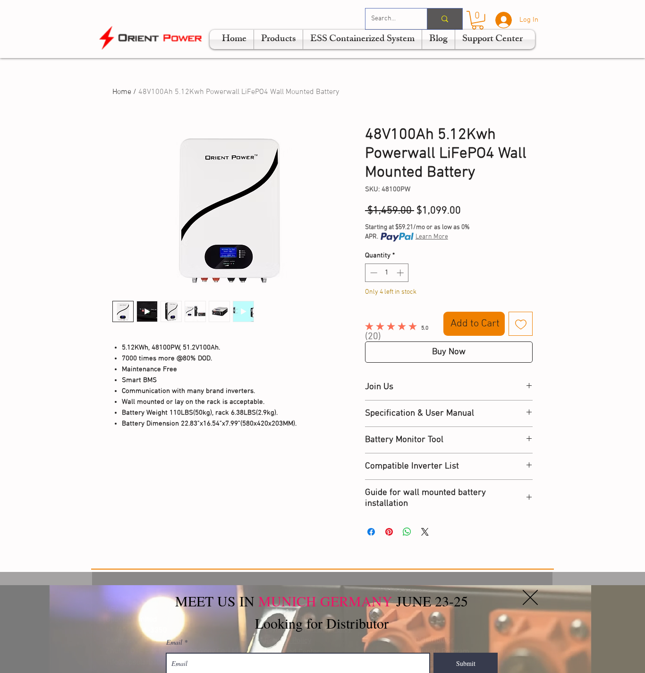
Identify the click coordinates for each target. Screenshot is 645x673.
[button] (530, 597)
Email (174, 642)
